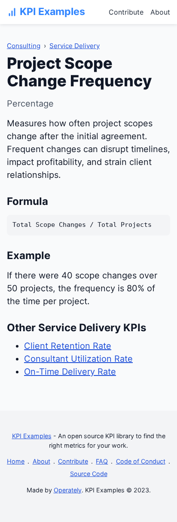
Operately (68, 490)
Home (15, 461)
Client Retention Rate (67, 346)
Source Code (88, 473)
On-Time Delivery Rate (70, 371)
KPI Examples (32, 436)
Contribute (126, 12)
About (160, 12)
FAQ (102, 461)
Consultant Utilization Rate (78, 359)
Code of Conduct (140, 461)
